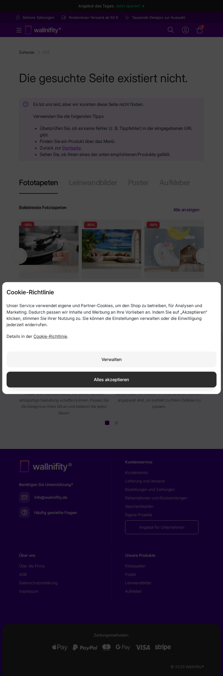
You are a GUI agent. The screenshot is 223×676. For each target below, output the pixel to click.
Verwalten (111, 359)
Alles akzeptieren (111, 379)
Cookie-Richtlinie (50, 336)
